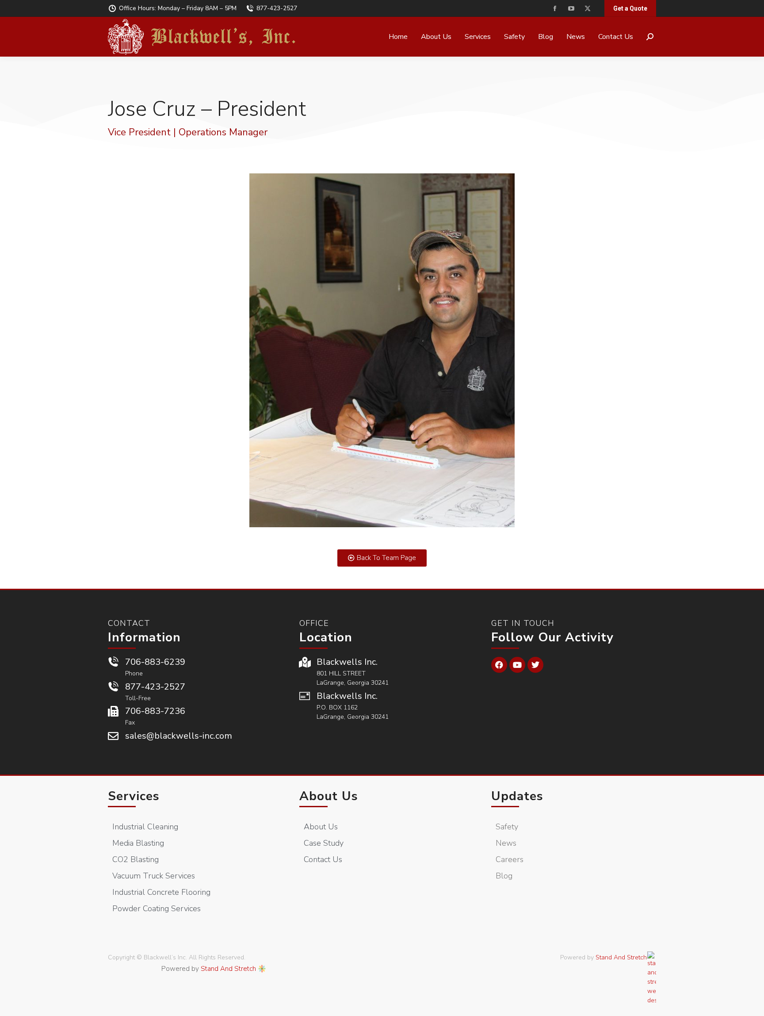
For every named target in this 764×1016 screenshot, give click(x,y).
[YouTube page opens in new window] (571, 8)
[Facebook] (499, 665)
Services (134, 796)
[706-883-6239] (113, 662)
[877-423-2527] (113, 687)
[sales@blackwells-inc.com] (113, 736)
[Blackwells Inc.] (304, 662)
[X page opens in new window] (587, 8)
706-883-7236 (155, 711)
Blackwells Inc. (347, 662)
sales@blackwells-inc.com (178, 736)
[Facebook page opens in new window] (554, 8)
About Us (328, 796)
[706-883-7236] (113, 711)
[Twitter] (535, 665)
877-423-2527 (276, 8)
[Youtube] (517, 665)
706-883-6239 (155, 662)
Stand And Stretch (228, 968)
